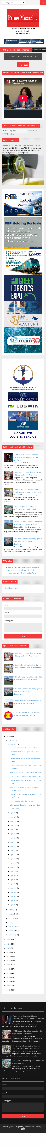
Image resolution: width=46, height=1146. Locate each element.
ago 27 (13, 817)
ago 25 (13, 825)
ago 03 (13, 896)
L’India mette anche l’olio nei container (21, 145)
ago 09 (13, 875)
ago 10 (13, 871)
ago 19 (13, 842)
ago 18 (13, 846)
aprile (11, 922)
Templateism (29, 1126)
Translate (10, 134)
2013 (8, 990)
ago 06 (13, 884)
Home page (23, 65)
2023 (8, 948)
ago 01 (13, 905)
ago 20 (13, 838)
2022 (8, 952)
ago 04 (13, 892)
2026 (8, 736)
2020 (8, 961)
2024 (8, 944)
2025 (8, 940)
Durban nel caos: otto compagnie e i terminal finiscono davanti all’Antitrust (27, 541)
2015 (8, 981)
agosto (11, 740)
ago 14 (13, 854)
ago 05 (13, 888)
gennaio (12, 935)
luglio (11, 910)
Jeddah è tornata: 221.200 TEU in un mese (25, 772)
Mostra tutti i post (30, 56)
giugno (11, 914)
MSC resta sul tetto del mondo (21, 801)
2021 (8, 956)
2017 (8, 973)
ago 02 (13, 900)
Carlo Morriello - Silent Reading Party (22, 573)
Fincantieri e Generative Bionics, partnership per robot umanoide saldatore (26, 457)
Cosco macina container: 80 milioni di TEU (25, 776)
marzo (11, 926)
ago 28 (13, 813)
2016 (8, 977)
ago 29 (13, 744)
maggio (12, 918)
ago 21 (13, 833)
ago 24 (13, 829)
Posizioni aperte (11, 588)
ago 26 (13, 821)
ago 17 (13, 850)
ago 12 (13, 863)
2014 (8, 986)
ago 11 (13, 867)
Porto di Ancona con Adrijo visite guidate (23, 567)
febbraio (12, 930)
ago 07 (13, 879)
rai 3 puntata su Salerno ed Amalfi (21, 570)
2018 (8, 969)
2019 (8, 965)
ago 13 (13, 859)
